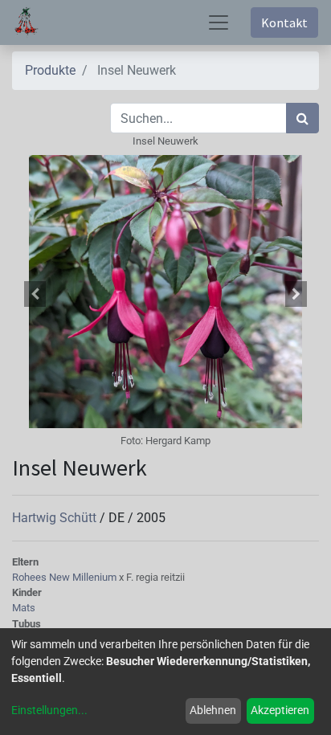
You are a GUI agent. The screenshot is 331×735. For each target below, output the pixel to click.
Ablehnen (213, 710)
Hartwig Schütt (56, 517)
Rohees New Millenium (65, 577)
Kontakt (284, 22)
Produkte (50, 70)
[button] (35, 294)
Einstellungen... (49, 710)
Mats (23, 608)
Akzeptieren (280, 710)
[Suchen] (302, 118)
